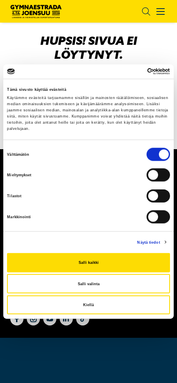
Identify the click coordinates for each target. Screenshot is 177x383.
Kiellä (88, 305)
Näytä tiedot (148, 242)
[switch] (158, 175)
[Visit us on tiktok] (82, 318)
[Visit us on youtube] (49, 318)
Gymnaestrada (36, 11)
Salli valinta (89, 283)
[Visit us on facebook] (16, 318)
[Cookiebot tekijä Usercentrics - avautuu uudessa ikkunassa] (134, 71)
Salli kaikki (89, 263)
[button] (140, 11)
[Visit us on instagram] (33, 318)
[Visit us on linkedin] (66, 318)
